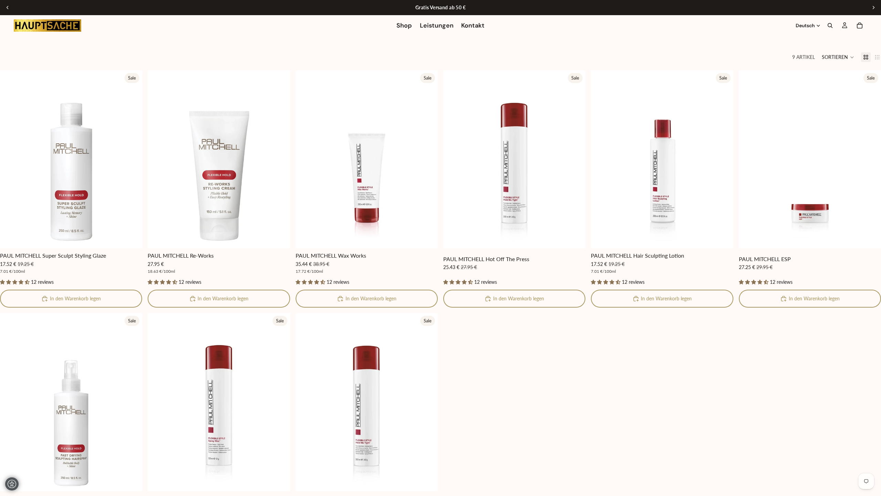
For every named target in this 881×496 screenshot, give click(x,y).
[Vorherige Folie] (7, 7)
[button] (838, 57)
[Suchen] (830, 25)
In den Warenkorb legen (75, 298)
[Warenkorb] (859, 25)
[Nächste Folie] (873, 7)
